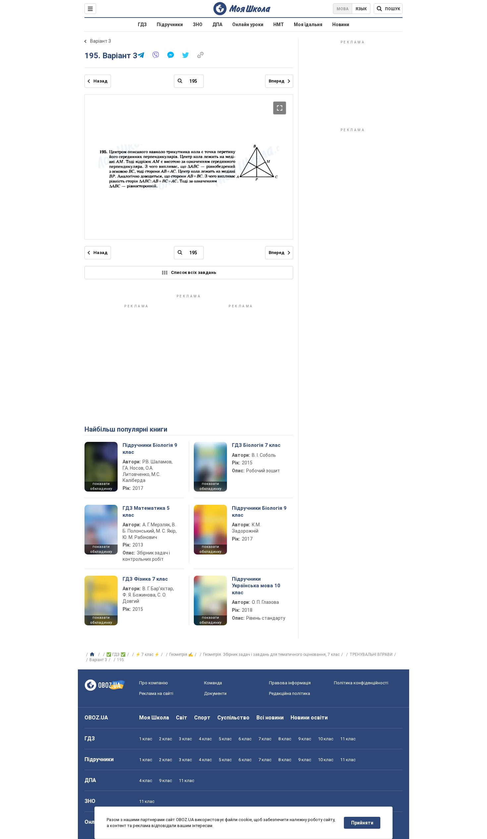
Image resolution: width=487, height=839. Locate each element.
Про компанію (153, 682)
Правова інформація (290, 682)
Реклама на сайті (156, 693)
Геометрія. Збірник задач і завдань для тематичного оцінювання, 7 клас (271, 654)
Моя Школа (154, 717)
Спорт (202, 717)
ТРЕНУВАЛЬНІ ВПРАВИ (371, 654)
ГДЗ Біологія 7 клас (256, 445)
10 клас (325, 738)
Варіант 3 (100, 41)
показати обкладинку (101, 486)
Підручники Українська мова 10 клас (256, 586)
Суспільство (233, 717)
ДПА (217, 24)
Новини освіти (309, 717)
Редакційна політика (289, 693)
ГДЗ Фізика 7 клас (145, 579)
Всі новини (270, 717)
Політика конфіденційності (361, 682)
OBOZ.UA (96, 717)
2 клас (165, 738)
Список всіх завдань (193, 272)
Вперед (276, 81)
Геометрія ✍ (181, 654)
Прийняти (362, 822)
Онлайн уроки (247, 24)
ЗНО (197, 24)
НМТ (278, 24)
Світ (181, 717)
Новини (340, 24)
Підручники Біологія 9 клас (150, 448)
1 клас (145, 738)
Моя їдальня (308, 24)
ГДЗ (142, 24)
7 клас (264, 738)
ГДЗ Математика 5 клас (146, 511)
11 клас (347, 738)
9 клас (304, 738)
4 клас (205, 738)
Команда (213, 682)
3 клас (185, 738)
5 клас (225, 738)
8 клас (284, 738)
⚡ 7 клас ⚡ (147, 654)
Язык (361, 9)
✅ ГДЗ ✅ (116, 654)
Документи (215, 693)
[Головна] (92, 654)
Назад (100, 81)
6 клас (245, 738)
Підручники (170, 24)
